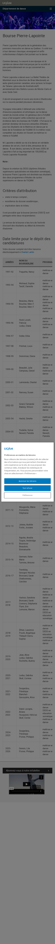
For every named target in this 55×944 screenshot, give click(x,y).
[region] (27, 472)
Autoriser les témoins (27, 481)
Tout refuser (27, 488)
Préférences (28, 495)
